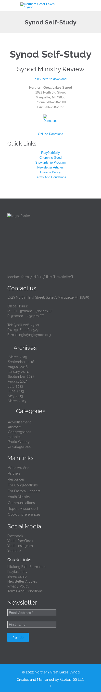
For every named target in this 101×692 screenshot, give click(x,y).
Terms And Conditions (50, 177)
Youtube (14, 551)
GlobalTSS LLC (72, 680)
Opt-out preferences (24, 514)
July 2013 (15, 386)
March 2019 (18, 357)
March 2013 (17, 401)
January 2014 (18, 372)
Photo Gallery (19, 442)
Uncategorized (19, 447)
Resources (16, 479)
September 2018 (21, 362)
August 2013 (17, 381)
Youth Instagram (20, 546)
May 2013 (15, 396)
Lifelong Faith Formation (26, 567)
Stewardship (17, 576)
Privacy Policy (50, 172)
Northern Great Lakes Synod (57, 672)
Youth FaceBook (20, 541)
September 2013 (21, 376)
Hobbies (14, 437)
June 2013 (16, 391)
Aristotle (14, 427)
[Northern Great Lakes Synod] (40, 5)
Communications (21, 503)
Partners (14, 473)
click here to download (50, 79)
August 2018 (18, 367)
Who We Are (18, 468)
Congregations (19, 432)
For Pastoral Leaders (24, 491)
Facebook (15, 536)
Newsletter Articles (50, 167)
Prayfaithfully (50, 153)
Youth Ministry (19, 497)
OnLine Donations (50, 134)
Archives (22, 347)
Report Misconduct (23, 509)
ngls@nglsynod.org (35, 335)
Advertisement (19, 422)
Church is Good (50, 157)
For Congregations (23, 485)
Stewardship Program (50, 162)
